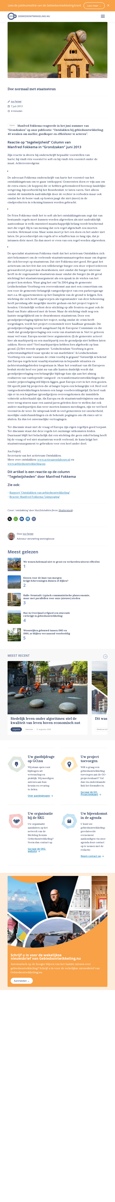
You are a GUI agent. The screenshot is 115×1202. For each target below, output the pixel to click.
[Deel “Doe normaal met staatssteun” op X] (10, 519)
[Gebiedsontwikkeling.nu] (51, 16)
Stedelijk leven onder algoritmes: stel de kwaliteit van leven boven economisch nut (45, 720)
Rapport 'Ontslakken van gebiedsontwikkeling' (40, 492)
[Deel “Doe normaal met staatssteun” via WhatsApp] (16, 519)
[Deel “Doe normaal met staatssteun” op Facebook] (22, 519)
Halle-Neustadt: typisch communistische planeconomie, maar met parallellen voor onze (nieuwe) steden (56, 597)
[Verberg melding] (108, 5)
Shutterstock (65, 510)
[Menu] (103, 16)
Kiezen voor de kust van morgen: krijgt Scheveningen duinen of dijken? (45, 579)
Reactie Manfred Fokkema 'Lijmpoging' (35, 496)
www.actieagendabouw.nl (53, 459)
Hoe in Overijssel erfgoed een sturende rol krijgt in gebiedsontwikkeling (46, 614)
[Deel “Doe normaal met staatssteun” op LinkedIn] (28, 519)
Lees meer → (94, 5)
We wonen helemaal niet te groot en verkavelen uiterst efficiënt (61, 561)
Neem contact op (91, 856)
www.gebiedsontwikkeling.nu (26, 463)
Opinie (12, 125)
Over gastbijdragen (39, 795)
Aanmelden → (22, 980)
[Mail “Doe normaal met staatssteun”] (34, 519)
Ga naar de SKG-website (37, 850)
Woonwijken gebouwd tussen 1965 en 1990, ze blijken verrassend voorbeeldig (46, 632)
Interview (29, 729)
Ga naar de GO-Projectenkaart (89, 793)
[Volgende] (105, 656)
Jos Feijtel (16, 101)
